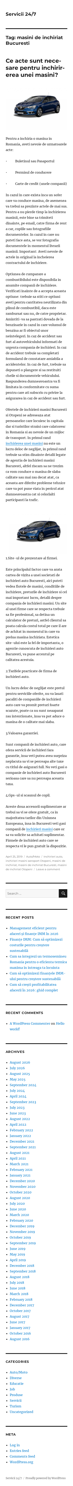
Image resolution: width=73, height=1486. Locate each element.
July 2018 (17, 1283)
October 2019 (20, 1237)
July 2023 (17, 1108)
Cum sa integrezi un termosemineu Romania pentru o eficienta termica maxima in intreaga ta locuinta (38, 962)
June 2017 (17, 1322)
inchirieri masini (39, 829)
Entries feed (19, 1451)
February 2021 (21, 1170)
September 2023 (23, 1102)
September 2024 (23, 1085)
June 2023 (18, 1113)
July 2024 (17, 1091)
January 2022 (20, 1136)
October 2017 (20, 1311)
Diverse (16, 1378)
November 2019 (22, 1232)
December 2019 (22, 1226)
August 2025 (20, 1074)
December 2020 (22, 1181)
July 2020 (17, 1204)
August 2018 (19, 1277)
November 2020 (22, 1187)
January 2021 (20, 1175)
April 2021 (18, 1158)
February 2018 (21, 1299)
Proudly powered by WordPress (46, 1478)
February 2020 (21, 1220)
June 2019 (18, 1249)
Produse (16, 1395)
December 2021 (22, 1141)
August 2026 (20, 1062)
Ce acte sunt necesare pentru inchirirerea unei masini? (35, 67)
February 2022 (21, 1130)
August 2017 (19, 1316)
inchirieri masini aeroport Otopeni (28, 860)
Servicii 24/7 (21, 14)
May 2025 (18, 1079)
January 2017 (20, 1328)
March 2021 (19, 1164)
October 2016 (20, 1333)
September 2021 (23, 1147)
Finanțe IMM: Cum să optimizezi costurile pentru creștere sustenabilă (36, 945)
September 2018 (23, 1271)
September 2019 (23, 1243)
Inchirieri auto (53, 856)
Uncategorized (21, 1412)
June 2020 (18, 1209)
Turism (15, 1406)
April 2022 (18, 1124)
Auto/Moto (33, 856)
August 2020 (20, 1198)
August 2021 (19, 1153)
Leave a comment (48, 869)
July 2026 (17, 1068)
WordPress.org (21, 1462)
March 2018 (19, 1294)
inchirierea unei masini (24, 443)
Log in (15, 1445)
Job (12, 1389)
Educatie (17, 1384)
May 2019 (17, 1254)
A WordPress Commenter (30, 1023)
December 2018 (22, 1266)
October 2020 (20, 1192)
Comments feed (22, 1456)
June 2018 (17, 1288)
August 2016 (20, 1339)
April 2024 (18, 1096)
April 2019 (18, 1260)
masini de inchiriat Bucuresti (37, 865)
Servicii (15, 1400)
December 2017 (22, 1305)
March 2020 (19, 1215)
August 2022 (20, 1119)
